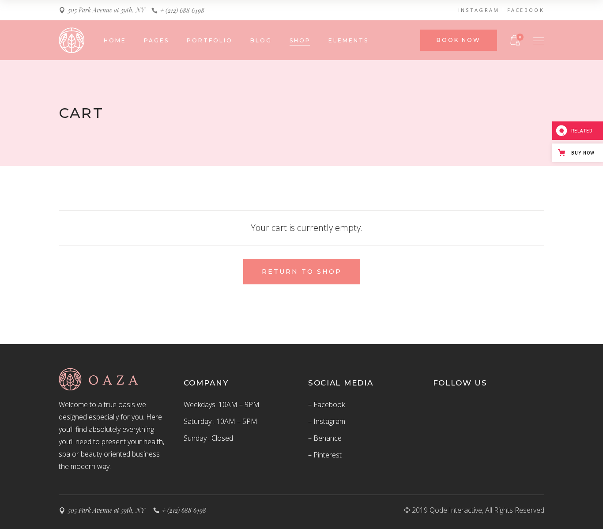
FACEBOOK (525, 10)
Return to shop (302, 272)
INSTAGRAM (479, 10)
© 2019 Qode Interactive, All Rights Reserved (474, 510)
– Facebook (326, 404)
